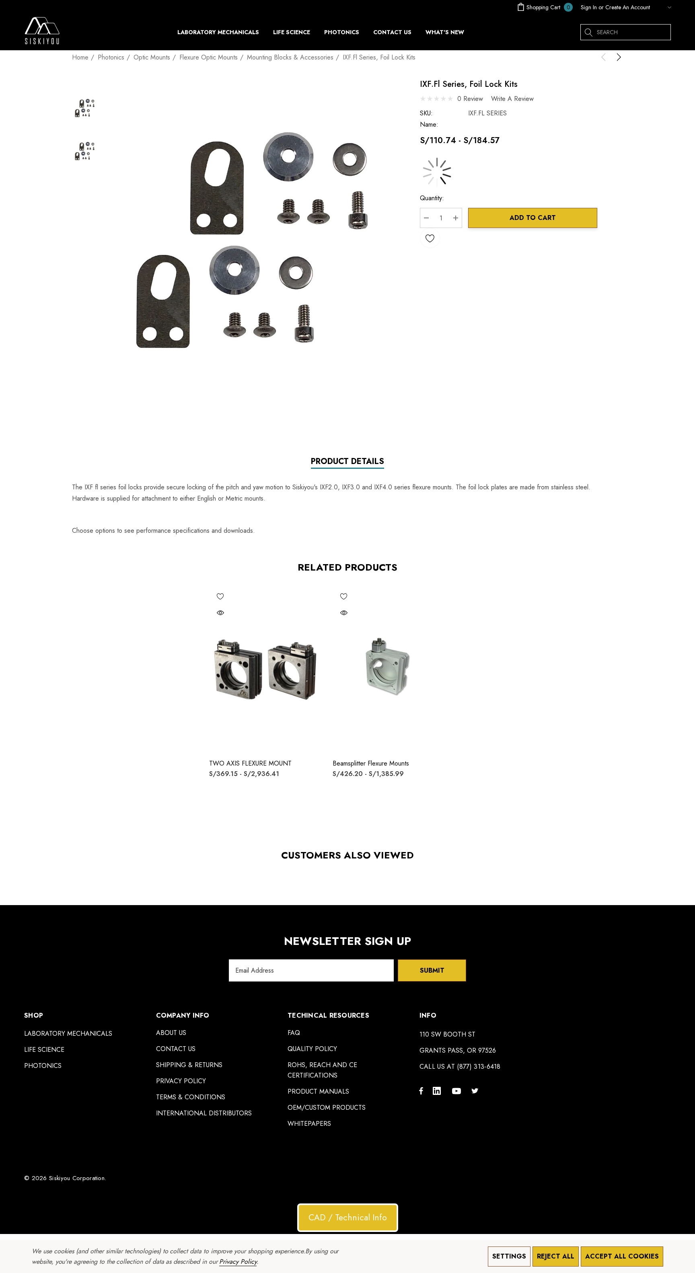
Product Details (347, 461)
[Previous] (605, 57)
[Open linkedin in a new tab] (438, 1090)
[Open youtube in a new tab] (457, 1090)
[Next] (617, 57)
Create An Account (627, 7)
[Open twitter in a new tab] (476, 1090)
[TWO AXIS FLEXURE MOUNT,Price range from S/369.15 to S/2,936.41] (265, 668)
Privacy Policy (237, 1261)
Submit (432, 970)
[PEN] (662, 7)
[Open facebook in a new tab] (421, 1090)
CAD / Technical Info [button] (347, 1217)
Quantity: (432, 198)
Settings (509, 1256)
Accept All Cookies (622, 1256)
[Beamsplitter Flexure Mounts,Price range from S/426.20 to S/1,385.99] (388, 668)
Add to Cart (533, 217)
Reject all (555, 1256)
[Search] (588, 32)
